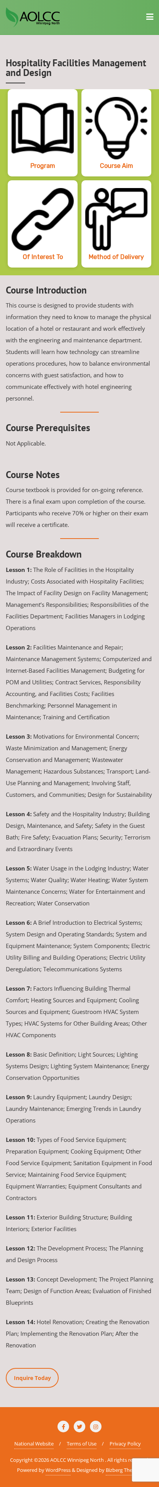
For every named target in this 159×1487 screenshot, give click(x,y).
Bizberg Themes (124, 1469)
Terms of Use (81, 1443)
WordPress (58, 1469)
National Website (34, 1443)
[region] (79, 182)
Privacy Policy (125, 1443)
